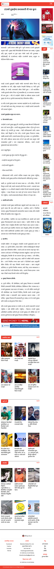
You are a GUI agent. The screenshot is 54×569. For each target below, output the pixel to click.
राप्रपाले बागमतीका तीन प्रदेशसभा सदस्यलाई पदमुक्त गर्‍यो (20, 519)
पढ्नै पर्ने (4, 401)
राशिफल (45, 203)
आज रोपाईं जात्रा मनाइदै (19, 359)
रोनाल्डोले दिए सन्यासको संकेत (19, 423)
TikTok (9, 551)
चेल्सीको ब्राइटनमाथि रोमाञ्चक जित (46, 77)
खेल (45, 546)
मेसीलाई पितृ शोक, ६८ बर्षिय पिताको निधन (33, 424)
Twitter (9, 546)
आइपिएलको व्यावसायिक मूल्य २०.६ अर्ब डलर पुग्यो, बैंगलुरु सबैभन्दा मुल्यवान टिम (33, 453)
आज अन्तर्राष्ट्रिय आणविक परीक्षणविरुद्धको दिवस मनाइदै (19, 388)
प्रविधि (45, 551)
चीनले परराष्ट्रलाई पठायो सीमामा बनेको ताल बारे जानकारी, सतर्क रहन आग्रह (6, 519)
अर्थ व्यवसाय (45, 544)
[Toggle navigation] (51, 4)
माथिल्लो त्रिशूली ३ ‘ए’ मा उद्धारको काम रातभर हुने (47, 161)
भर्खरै (44, 49)
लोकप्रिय (4, 463)
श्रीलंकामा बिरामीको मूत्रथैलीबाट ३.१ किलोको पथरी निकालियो (6, 425)
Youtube (9, 548)
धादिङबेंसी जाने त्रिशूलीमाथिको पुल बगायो (33, 486)
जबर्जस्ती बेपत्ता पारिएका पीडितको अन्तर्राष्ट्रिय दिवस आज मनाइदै (33, 361)
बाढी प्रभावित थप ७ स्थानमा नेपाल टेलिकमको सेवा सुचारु (47, 148)
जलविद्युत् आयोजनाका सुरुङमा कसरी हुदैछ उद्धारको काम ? (46, 62)
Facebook (9, 544)
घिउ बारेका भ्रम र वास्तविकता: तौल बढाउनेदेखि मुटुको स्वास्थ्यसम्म (5, 452)
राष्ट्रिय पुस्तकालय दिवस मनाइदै (5, 359)
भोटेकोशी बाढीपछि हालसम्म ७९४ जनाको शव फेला (47, 104)
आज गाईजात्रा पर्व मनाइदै (5, 386)
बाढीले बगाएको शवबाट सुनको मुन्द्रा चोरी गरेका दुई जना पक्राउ (20, 487)
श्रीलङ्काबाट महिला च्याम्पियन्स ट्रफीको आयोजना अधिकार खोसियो (47, 134)
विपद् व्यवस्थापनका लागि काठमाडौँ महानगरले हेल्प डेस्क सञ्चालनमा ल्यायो (46, 176)
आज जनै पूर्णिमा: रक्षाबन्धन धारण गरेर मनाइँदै (33, 387)
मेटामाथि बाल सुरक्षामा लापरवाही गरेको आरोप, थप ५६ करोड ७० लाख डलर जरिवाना (20, 453)
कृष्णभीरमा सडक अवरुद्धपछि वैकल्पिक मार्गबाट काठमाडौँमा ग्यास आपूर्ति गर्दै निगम (47, 193)
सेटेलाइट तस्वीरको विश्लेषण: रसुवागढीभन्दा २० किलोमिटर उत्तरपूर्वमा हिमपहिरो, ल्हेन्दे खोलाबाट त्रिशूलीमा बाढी (6, 490)
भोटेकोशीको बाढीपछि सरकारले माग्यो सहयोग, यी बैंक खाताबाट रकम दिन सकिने (33, 520)
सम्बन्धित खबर (6, 337)
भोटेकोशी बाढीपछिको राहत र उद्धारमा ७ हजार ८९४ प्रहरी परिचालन (47, 119)
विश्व (45, 548)
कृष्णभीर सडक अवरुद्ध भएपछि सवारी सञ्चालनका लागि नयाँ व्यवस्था (47, 90)
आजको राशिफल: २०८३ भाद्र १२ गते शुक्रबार (47, 212)
